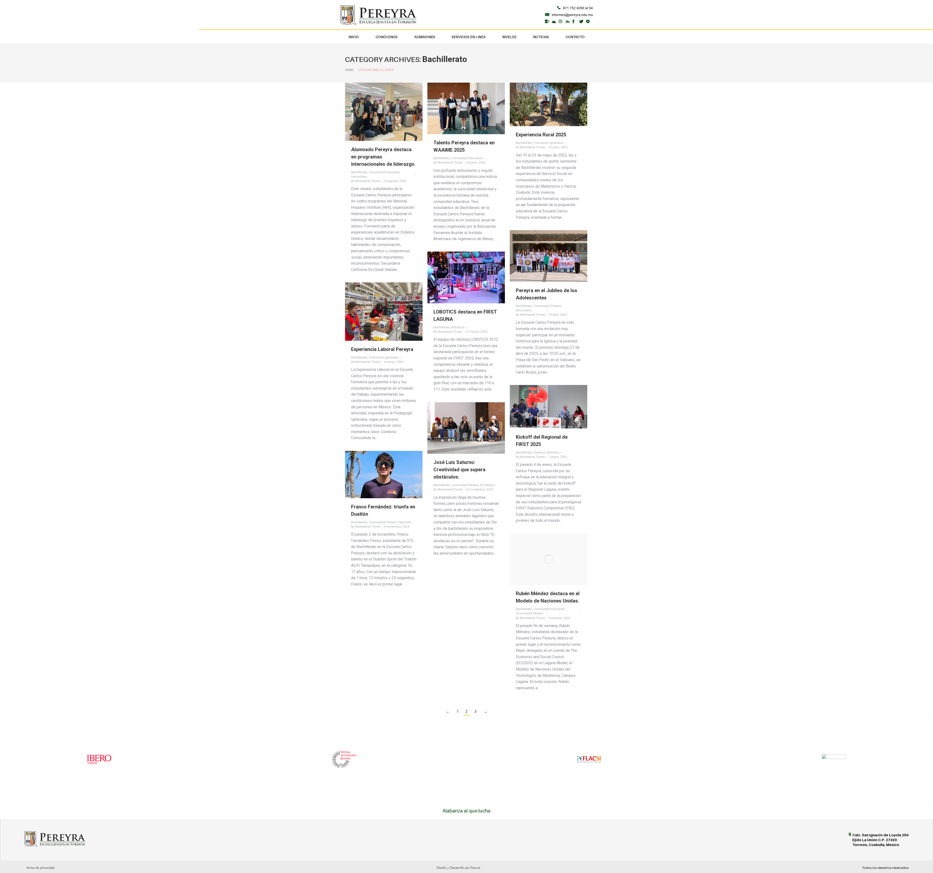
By (365, 181)
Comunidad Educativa (384, 172)
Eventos (539, 452)
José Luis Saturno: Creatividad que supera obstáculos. (459, 469)
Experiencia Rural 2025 (541, 135)
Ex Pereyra (487, 485)
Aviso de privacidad (40, 868)
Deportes (404, 522)
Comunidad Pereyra (547, 306)
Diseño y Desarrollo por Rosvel (458, 868)
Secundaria (359, 176)
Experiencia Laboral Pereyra (382, 349)
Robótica (457, 327)
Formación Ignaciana (548, 143)
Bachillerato (359, 172)
